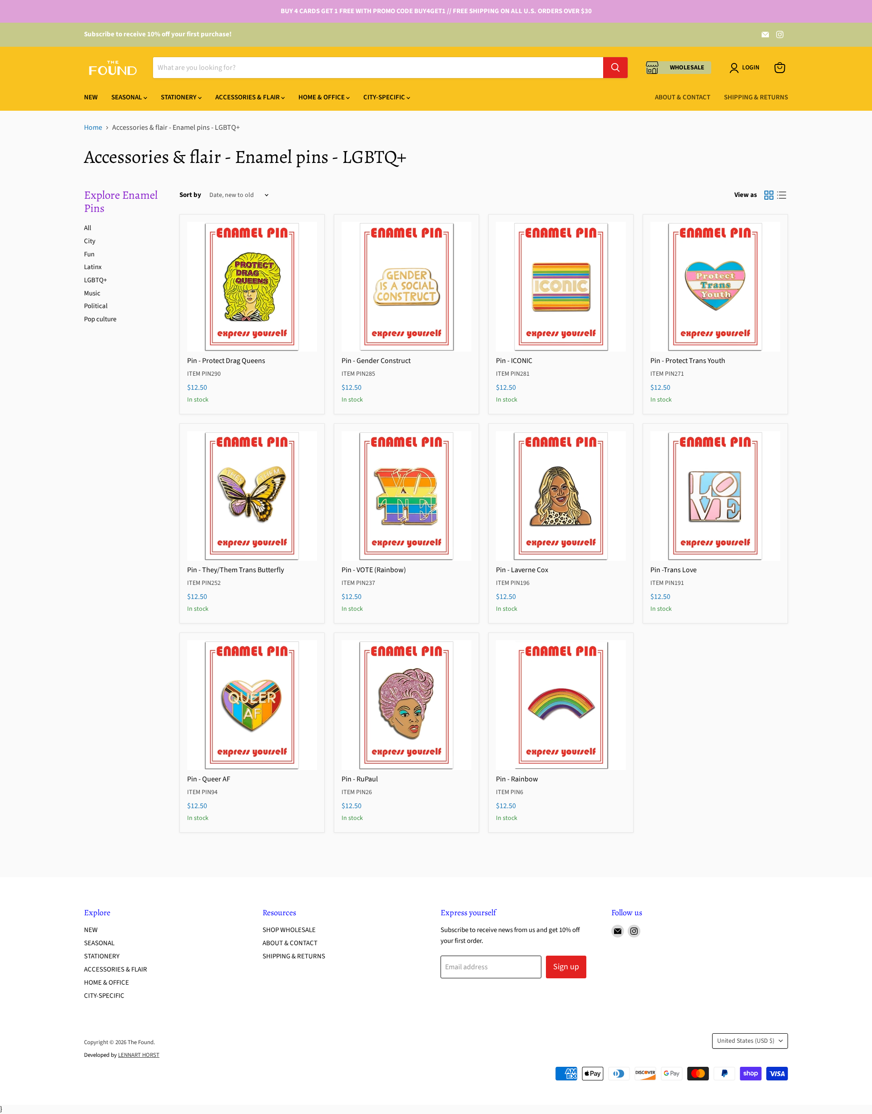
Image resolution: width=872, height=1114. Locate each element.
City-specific (384, 97)
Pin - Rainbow (517, 779)
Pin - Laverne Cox (522, 570)
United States (745, 1040)
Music (92, 293)
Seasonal (127, 97)
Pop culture (100, 319)
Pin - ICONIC (514, 361)
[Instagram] (779, 34)
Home (93, 127)
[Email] (765, 34)
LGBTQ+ (95, 280)
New (91, 97)
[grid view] (769, 195)
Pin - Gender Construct (376, 361)
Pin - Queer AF (208, 779)
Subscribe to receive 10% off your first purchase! (158, 34)
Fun (89, 254)
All (87, 228)
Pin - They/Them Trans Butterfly (235, 570)
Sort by (190, 195)
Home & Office (322, 97)
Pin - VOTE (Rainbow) (374, 570)
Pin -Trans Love (673, 570)
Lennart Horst (138, 1055)
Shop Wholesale (289, 930)
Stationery (179, 97)
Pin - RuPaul (360, 779)
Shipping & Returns (756, 97)
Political (96, 306)
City (89, 241)
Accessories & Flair (248, 97)
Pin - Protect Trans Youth (687, 361)
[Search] (615, 67)
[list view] (781, 195)
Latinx (93, 267)
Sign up (566, 966)
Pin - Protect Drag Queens (226, 361)
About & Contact (682, 97)
